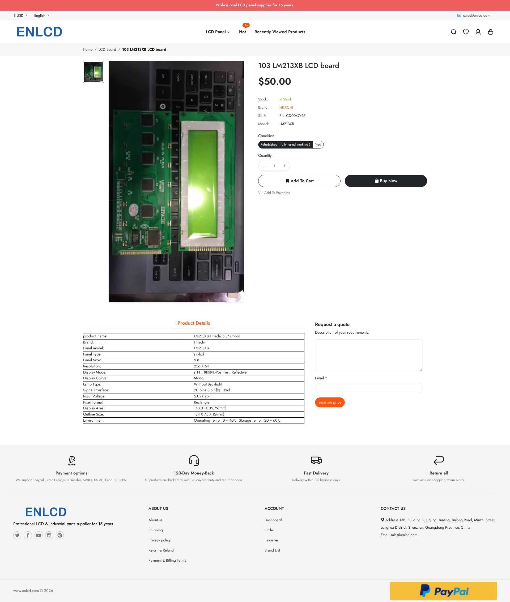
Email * (321, 378)
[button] (490, 32)
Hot (244, 29)
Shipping (155, 530)
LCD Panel (216, 32)
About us (155, 520)
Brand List (272, 550)
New (318, 144)
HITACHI (286, 107)
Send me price (329, 402)
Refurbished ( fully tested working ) (285, 144)
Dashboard (273, 520)
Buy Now (388, 181)
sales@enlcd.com (476, 15)
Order (269, 530)
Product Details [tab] (193, 323)
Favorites (272, 540)
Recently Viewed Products (279, 32)
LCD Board (107, 49)
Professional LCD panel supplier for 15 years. (255, 5)
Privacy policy (159, 540)
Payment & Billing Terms (167, 560)
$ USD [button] (19, 15)
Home (87, 49)
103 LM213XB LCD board (144, 49)
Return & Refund (161, 550)
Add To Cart (302, 181)
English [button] (40, 15)
